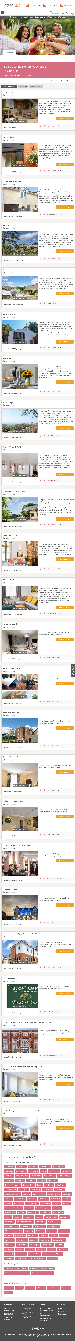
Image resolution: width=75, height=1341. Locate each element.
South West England (21, 1283)
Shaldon (63, 1235)
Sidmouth (8, 1240)
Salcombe (31, 1235)
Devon (7, 1203)
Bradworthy (35, 1176)
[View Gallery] (20, 115)
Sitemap (7, 1320)
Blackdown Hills (21, 1176)
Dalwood (31, 1199)
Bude (39, 1185)
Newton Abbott (10, 1226)
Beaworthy (33, 1171)
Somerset (29, 1288)
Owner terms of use (46, 1311)
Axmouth (32, 1166)
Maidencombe (51, 1217)
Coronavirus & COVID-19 (27, 1317)
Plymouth (50, 1231)
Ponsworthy (63, 1231)
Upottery (8, 1254)
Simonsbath (21, 1240)
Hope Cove (32, 1213)
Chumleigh (46, 1189)
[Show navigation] (3, 12)
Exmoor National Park (12, 1208)
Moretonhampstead (24, 1222)
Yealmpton (51, 1258)
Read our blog (9, 1311)
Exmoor (8, 1292)
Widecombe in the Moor (51, 1254)
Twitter (62, 1312)
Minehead (8, 1222)
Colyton (26, 1194)
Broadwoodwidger (11, 1185)
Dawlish (66, 1199)
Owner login (43, 1321)
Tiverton (59, 1245)
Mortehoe (39, 1222)
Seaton (53, 1235)
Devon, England (9, 96)
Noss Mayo (25, 1226)
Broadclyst (52, 1180)
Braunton (8, 1180)
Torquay (40, 1249)
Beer (42, 1171)
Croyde (7, 1199)
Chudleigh (22, 1189)
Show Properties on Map (61, 81)
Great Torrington (42, 1208)
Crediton (66, 1194)
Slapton (32, 1240)
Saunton (43, 1235)
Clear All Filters (35, 87)
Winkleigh (8, 1258)
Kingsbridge (57, 1213)
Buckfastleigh (27, 1185)
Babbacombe (58, 1166)
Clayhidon (58, 1189)
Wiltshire (40, 1288)
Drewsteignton (31, 1203)
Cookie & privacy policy (27, 1313)
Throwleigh (34, 1245)
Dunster (56, 1203)
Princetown (19, 1235)
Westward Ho (33, 1254)
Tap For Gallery (20, 121)
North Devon (52, 1288)
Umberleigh (62, 1249)
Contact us (8, 1317)
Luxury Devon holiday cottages (41, 1268)
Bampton (8, 1171)
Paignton (28, 1231)
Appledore (9, 1166)
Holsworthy (9, 1213)
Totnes (50, 1249)
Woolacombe (21, 1258)
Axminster (21, 1166)
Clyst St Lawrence (11, 1194)
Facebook (63, 1309)
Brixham (40, 1180)
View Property (64, 118)
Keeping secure (45, 1316)
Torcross (29, 1249)
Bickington (66, 1171)
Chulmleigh (34, 1189)
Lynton (38, 1217)
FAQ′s (41, 1313)
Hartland (56, 1208)
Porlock (7, 1235)
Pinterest (63, 1314)
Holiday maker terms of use (26, 1309)
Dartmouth (55, 1199)
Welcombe (20, 1254)
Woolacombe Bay (37, 1258)
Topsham (8, 1249)
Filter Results (73, 669)
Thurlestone (46, 1245)
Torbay (19, 1249)
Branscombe (48, 1176)
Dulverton (44, 1203)
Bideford (8, 1176)
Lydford (16, 1217)
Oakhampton (38, 1226)
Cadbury (22, 87)
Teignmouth (21, 1245)
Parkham (39, 1231)
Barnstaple (20, 1171)
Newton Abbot (53, 1222)
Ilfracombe (44, 1213)
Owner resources (45, 1318)
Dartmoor (42, 1199)
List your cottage (45, 1308)
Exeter (65, 1203)
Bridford (30, 1180)
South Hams (44, 1240)
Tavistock (8, 1245)
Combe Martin (38, 1194)
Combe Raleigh (53, 1194)
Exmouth (28, 1208)
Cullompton (19, 1199)
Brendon (19, 1180)
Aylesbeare (45, 1166)
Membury (63, 1217)
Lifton (7, 1217)
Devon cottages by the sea (41, 1273)
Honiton (21, 1213)
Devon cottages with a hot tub (16, 1273)
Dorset (18, 1288)
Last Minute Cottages (61, 12)
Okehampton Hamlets (13, 1231)
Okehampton (52, 1226)
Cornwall (8, 1288)
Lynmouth (27, 1217)
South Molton (58, 1240)
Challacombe (9, 1189)
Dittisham (17, 1203)
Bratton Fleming (63, 1176)
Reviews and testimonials (8, 1314)
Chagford (59, 1185)
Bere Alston (53, 1171)
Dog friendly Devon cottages (15, 1268)
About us (7, 1308)
